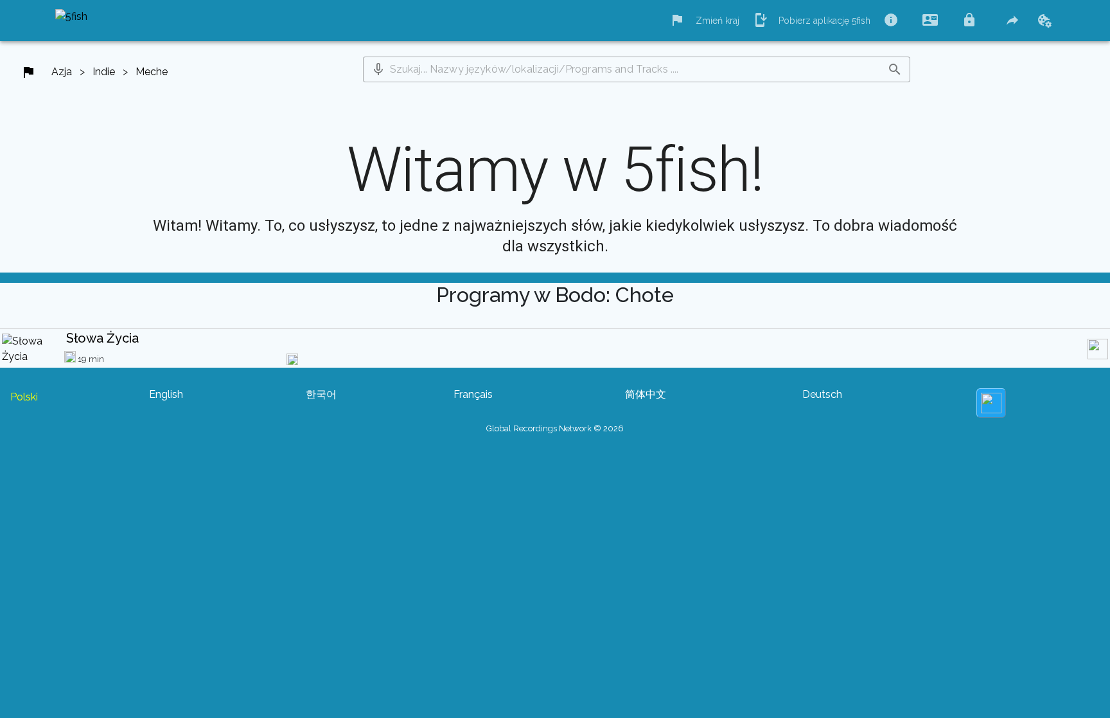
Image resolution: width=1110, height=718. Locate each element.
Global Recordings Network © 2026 (555, 428)
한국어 (321, 394)
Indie (103, 72)
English (166, 394)
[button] (378, 69)
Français (473, 394)
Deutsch (822, 394)
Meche (152, 72)
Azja (61, 72)
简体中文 (645, 394)
